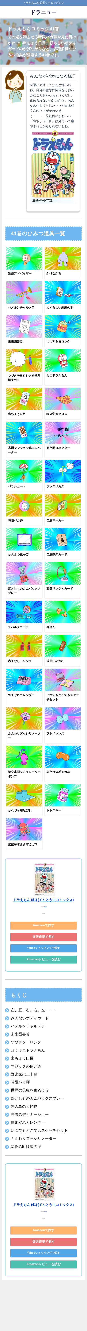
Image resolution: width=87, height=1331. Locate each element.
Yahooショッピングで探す (43, 947)
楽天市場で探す (44, 936)
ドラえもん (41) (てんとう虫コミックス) (43, 899)
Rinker (45, 906)
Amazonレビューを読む (43, 959)
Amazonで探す (43, 925)
